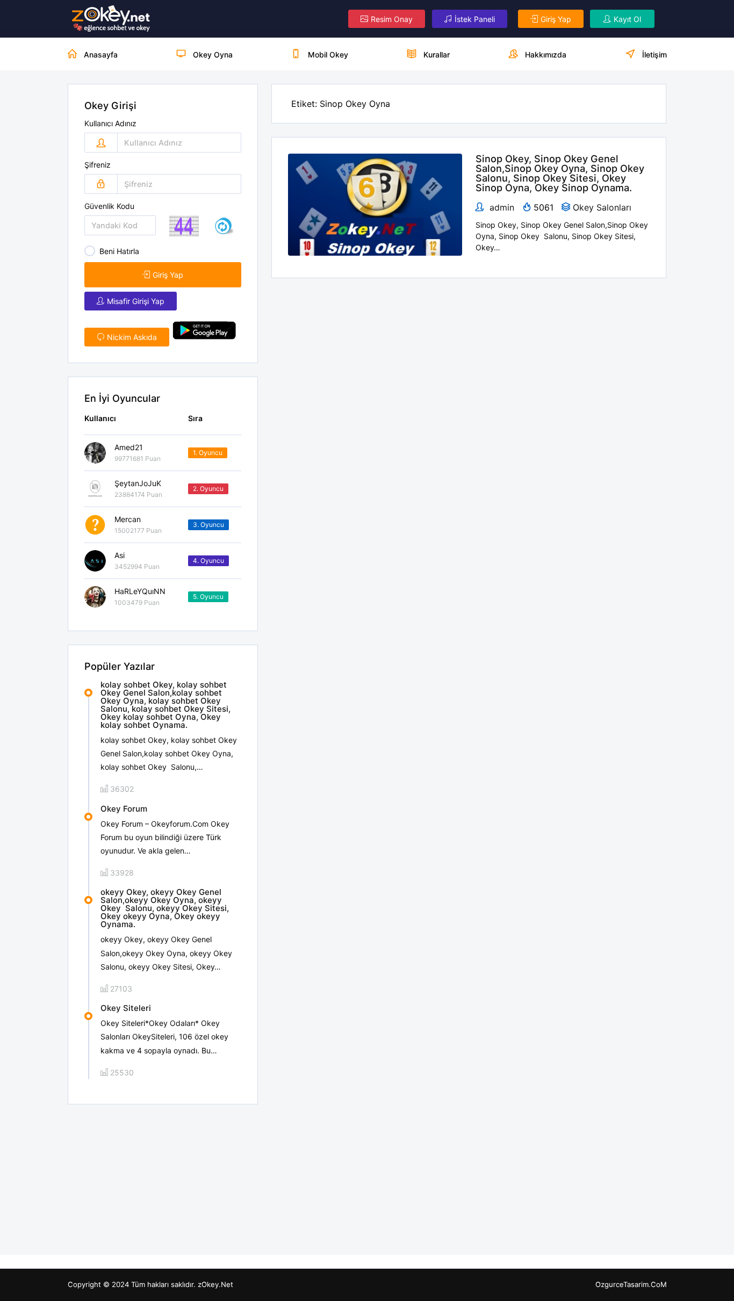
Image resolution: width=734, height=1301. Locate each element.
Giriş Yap (556, 19)
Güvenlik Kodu (109, 206)
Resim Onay (392, 19)
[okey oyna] (111, 19)
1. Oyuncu (207, 453)
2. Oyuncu (208, 489)
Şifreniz (97, 165)
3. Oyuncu (208, 525)
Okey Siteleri (125, 1008)
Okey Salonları (602, 207)
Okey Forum (123, 809)
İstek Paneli (475, 19)
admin (500, 207)
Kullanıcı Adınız (110, 123)
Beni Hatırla (119, 251)
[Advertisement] (163, 1179)
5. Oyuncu (208, 596)
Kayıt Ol (627, 19)
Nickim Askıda (132, 337)
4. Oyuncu (208, 560)
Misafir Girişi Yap (135, 301)
